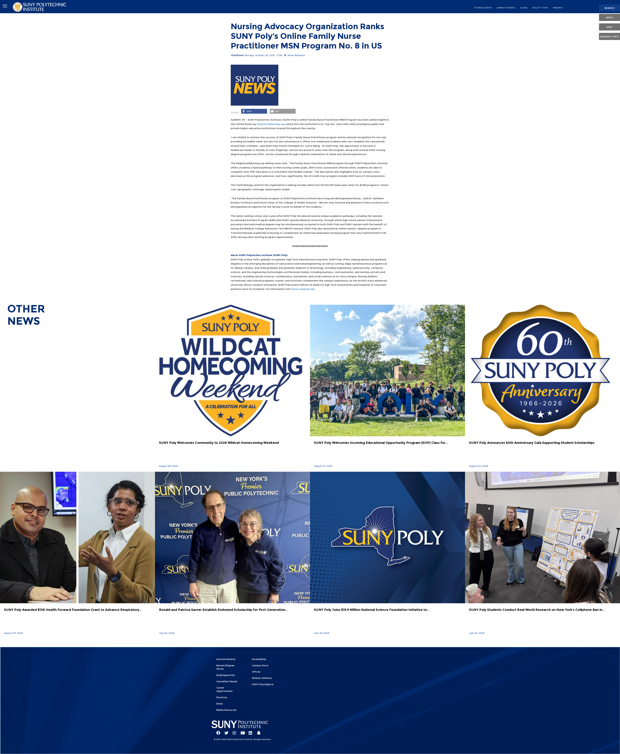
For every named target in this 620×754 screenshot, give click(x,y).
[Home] (40, 6)
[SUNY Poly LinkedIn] (249, 731)
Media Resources (226, 710)
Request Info (609, 36)
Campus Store (260, 665)
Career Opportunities (224, 689)
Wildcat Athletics (262, 678)
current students (505, 8)
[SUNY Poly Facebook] (217, 731)
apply (609, 17)
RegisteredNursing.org (271, 124)
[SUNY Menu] (5, 6)
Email (219, 703)
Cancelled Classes (226, 681)
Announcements (225, 659)
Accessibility (259, 659)
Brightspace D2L (225, 675)
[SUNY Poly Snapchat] (257, 731)
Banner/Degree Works (225, 667)
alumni (523, 8)
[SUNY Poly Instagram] (233, 731)
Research (558, 8)
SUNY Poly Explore (262, 684)
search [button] (609, 8)
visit (609, 27)
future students (483, 8)
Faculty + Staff (540, 8)
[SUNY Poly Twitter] (225, 731)
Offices (256, 671)
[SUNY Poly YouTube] (241, 731)
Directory (221, 697)
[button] (254, 111)
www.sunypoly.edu (303, 289)
